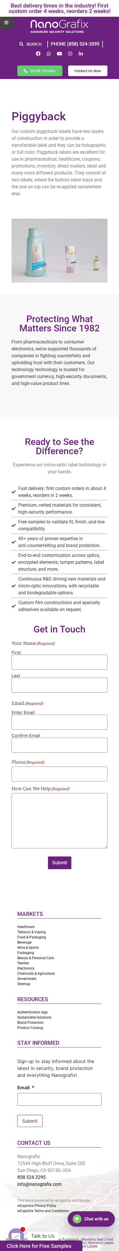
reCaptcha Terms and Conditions (43, 1211)
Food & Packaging (31, 937)
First (16, 652)
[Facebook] (38, 53)
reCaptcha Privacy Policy (36, 1206)
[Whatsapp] (48, 53)
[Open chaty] (16, 1236)
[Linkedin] (80, 53)
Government (26, 979)
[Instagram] (70, 53)
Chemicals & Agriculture (36, 974)
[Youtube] (59, 53)
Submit (59, 862)
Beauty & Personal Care (35, 958)
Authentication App (32, 1012)
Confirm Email (26, 735)
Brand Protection (30, 1023)
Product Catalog (30, 1028)
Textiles (23, 963)
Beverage (24, 942)
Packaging (25, 953)
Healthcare (25, 927)
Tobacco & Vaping (31, 932)
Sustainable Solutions (34, 1017)
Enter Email (23, 712)
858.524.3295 (31, 1177)
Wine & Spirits (28, 948)
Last (16, 675)
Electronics (25, 968)
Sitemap (23, 984)
